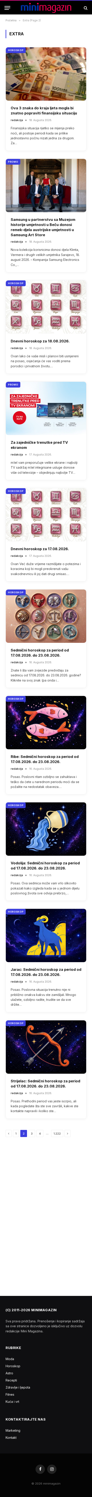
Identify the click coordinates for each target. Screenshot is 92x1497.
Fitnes (10, 1394)
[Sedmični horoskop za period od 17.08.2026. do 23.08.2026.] (46, 616)
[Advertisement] (39, 1214)
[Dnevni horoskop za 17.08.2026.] (46, 515)
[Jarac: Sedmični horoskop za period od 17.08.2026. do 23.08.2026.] (46, 935)
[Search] (85, 8)
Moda (10, 1359)
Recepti (11, 1380)
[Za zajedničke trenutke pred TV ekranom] (46, 408)
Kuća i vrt (12, 1401)
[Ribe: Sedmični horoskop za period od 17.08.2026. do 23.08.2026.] (46, 722)
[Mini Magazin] (46, 8)
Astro (9, 1373)
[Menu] (7, 8)
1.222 (57, 1133)
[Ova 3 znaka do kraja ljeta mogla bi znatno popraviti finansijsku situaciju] (46, 74)
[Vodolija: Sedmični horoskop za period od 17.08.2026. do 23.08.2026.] (46, 829)
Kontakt (11, 1437)
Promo (13, 161)
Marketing (13, 1430)
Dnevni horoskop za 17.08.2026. (40, 549)
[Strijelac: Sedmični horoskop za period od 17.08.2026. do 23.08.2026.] (46, 1047)
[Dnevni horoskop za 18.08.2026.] (46, 307)
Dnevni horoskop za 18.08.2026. (40, 341)
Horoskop (15, 50)
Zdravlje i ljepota (18, 1387)
